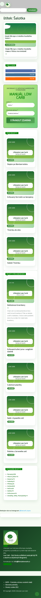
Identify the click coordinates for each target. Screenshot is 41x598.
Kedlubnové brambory (16, 305)
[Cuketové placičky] (20, 373)
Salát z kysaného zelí (15, 418)
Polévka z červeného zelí (17, 451)
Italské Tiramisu (13, 263)
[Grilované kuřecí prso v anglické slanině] (20, 337)
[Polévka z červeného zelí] (20, 439)
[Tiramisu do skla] (20, 214)
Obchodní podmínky (11, 585)
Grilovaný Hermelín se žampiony (20, 197)
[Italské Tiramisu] (20, 247)
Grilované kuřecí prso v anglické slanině (20, 350)
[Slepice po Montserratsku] (20, 148)
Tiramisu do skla (13, 230)
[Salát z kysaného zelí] (20, 406)
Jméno (9, 102)
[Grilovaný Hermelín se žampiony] (20, 181)
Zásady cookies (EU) (11, 587)
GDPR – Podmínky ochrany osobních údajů (18, 582)
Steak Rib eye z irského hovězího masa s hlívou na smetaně (18, 50)
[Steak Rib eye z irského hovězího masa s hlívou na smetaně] (20, 33)
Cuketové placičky (14, 385)
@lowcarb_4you (25, 511)
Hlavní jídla (10, 45)
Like (33, 70)
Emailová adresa (12, 110)
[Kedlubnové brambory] (20, 289)
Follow (32, 74)
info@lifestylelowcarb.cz (22, 562)
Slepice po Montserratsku (17, 164)
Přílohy (10, 301)
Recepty (10, 160)
